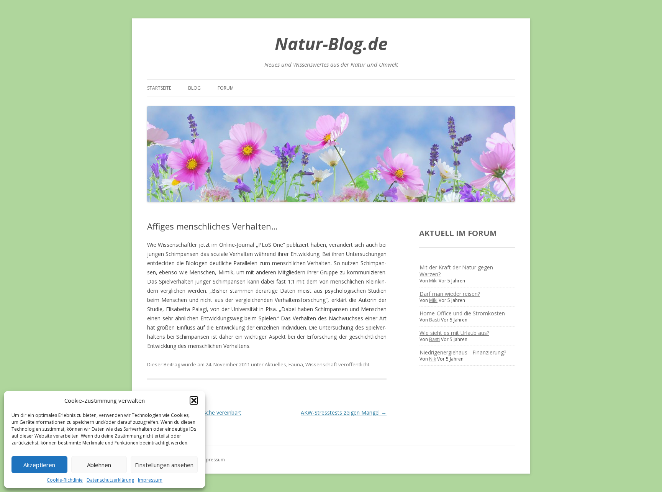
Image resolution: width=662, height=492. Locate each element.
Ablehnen (99, 465)
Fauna (295, 364)
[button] (194, 400)
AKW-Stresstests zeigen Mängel (344, 412)
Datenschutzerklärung (110, 480)
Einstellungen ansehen (164, 465)
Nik (432, 359)
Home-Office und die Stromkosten (462, 313)
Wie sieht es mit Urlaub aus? (454, 332)
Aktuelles (275, 364)
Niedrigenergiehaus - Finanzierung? (462, 352)
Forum (226, 88)
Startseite (159, 88)
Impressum (150, 480)
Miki (433, 280)
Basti (434, 320)
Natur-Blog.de (331, 43)
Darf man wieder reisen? (449, 293)
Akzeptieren (39, 465)
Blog (194, 88)
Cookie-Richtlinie (65, 480)
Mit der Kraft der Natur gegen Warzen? (456, 271)
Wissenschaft (321, 364)
